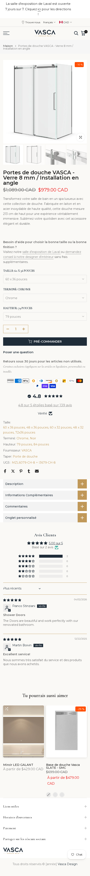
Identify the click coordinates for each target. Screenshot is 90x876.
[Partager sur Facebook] (5, 471)
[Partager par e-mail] (37, 471)
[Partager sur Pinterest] (21, 471)
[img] (12, 600)
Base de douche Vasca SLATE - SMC (63, 766)
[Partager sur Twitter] (13, 471)
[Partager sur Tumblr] (29, 471)
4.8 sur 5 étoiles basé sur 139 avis (45, 405)
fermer (81, 9)
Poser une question (18, 352)
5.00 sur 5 (56, 543)
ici (39, 9)
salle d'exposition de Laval (41, 252)
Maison (8, 46)
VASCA (27, 450)
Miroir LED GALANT (18, 765)
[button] (26, 556)
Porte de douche (25, 456)
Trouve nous (32, 22)
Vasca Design (67, 864)
